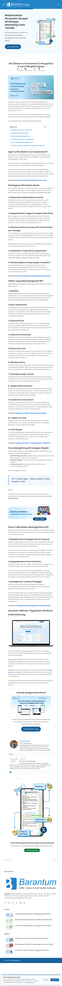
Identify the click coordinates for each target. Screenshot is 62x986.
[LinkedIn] (10, 772)
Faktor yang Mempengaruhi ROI (20, 136)
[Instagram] (9, 754)
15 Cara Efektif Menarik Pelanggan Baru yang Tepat (31, 180)
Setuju (54, 980)
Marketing (43, 70)
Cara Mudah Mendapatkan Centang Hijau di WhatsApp (33, 914)
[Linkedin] (12, 754)
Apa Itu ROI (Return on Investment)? (21, 130)
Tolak (46, 980)
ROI (9, 155)
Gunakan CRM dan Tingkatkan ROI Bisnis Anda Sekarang (28, 145)
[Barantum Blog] (18, 4)
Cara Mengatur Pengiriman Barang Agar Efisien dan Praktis (34, 944)
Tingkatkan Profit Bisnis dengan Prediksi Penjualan (30, 413)
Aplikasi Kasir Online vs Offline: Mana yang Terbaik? (31, 938)
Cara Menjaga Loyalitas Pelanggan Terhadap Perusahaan (33, 605)
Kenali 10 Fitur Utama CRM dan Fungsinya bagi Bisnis (32, 950)
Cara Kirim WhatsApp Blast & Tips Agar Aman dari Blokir (33, 925)
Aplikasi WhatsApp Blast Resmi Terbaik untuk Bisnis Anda (33, 919)
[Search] (58, 4)
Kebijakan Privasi (31, 982)
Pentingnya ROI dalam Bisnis (19, 133)
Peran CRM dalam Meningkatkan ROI (22, 142)
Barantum (11, 659)
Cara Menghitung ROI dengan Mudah (22, 139)
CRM (39, 70)
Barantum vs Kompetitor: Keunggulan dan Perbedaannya (33, 276)
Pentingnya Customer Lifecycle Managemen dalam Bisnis (33, 443)
